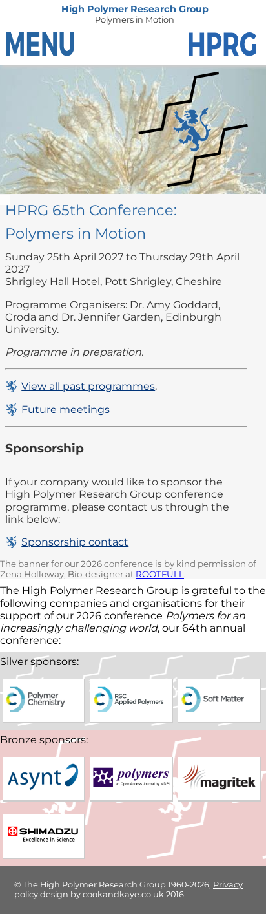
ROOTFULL (160, 574)
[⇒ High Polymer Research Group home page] (224, 45)
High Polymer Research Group (135, 9)
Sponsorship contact (74, 542)
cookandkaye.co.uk (123, 894)
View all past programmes (88, 386)
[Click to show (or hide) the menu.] (41, 45)
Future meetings (65, 409)
